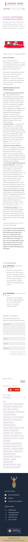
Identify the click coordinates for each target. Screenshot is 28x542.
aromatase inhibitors (7, 404)
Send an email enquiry (13, 495)
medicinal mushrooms (8, 451)
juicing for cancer (7, 448)
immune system (6, 446)
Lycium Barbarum (11, 28)
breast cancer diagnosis (18, 417)
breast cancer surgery (8, 427)
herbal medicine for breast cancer (10, 438)
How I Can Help (13, 519)
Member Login (12, 510)
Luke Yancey (10, 266)
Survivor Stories (6, 459)
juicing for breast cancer (17, 446)
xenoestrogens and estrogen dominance (11, 467)
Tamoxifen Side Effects (8, 462)
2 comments (21, 28)
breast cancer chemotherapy (9, 414)
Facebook (10, 498)
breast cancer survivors (19, 427)
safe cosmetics (17, 456)
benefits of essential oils (19, 404)
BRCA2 (9, 409)
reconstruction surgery (8, 456)
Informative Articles (14, 512)
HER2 (22, 435)
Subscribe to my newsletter (15, 501)
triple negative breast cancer (9, 464)
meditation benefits (18, 451)
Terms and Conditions (18, 540)
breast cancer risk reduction (9, 425)
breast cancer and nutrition (9, 412)
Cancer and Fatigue (13, 26)
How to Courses (13, 517)
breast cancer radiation (8, 422)
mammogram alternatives (17, 448)
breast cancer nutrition (17, 419)
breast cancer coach (7, 417)
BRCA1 (4, 409)
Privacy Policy (7, 540)
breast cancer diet (7, 419)
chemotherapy (6, 433)
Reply (22, 288)
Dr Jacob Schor (6, 435)
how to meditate (6, 440)
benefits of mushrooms (17, 406)
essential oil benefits (15, 435)
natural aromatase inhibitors (9, 454)
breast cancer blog (20, 412)
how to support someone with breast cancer (12, 443)
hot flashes (21, 438)
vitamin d (19, 464)
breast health (6, 430)
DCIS (12, 433)
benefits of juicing (7, 406)
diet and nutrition (18, 433)
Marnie (6, 22)
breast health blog (14, 430)
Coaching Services (13, 514)
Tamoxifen (13, 459)
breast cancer (15, 409)
